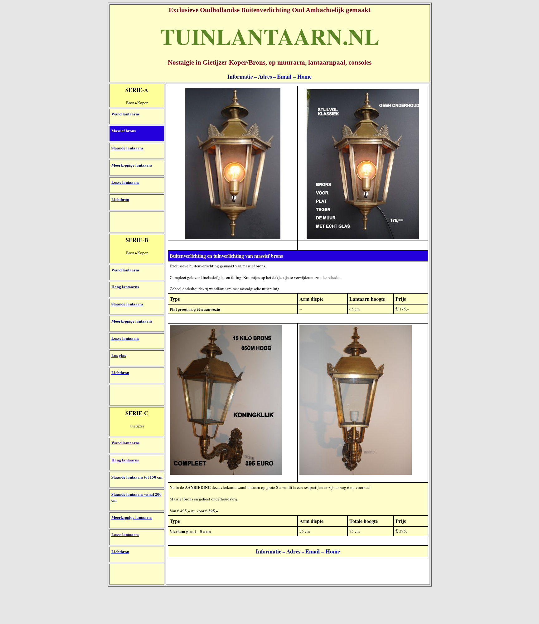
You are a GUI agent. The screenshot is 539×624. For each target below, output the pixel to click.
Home (304, 76)
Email (284, 76)
